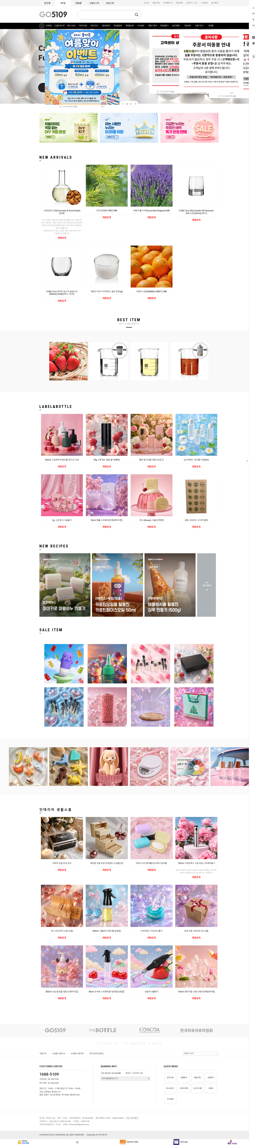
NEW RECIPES (54, 546)
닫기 (232, 93)
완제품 (210, 26)
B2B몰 (79, 3)
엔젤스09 (110, 3)
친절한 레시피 (59, 26)
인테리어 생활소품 (55, 809)
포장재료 (187, 26)
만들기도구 (199, 26)
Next (136, 103)
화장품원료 (118, 26)
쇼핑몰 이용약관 (77, 1053)
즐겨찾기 (215, 3)
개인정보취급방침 (96, 1053)
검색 (136, 14)
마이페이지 (167, 3)
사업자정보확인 (132, 1118)
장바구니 (192, 3)
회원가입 (156, 3)
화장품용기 (164, 26)
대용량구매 (94, 3)
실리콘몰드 (176, 26)
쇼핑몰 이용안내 (58, 1053)
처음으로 (43, 1053)
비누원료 (141, 26)
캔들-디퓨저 (152, 26)
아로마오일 (83, 26)
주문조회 (179, 3)
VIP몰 (63, 3)
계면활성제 (129, 26)
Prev (123, 103)
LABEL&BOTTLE (55, 406)
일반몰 (47, 3)
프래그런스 (94, 26)
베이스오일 (71, 26)
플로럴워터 (106, 26)
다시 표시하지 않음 (166, 92)
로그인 (146, 3)
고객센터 (204, 3)
